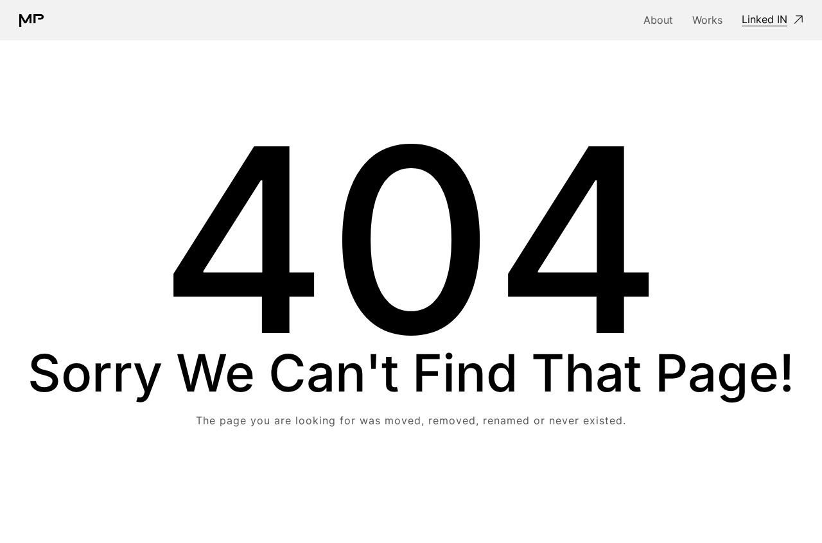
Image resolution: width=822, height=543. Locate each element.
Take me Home (411, 472)
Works (707, 19)
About (658, 19)
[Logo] (31, 20)
